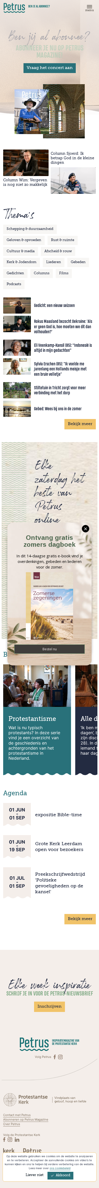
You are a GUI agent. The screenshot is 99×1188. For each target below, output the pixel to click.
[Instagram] (60, 1057)
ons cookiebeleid (60, 1168)
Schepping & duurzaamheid (30, 229)
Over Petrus (11, 1124)
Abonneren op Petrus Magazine (25, 1119)
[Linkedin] (17, 1140)
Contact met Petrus (17, 1115)
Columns (41, 273)
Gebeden (78, 262)
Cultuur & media (21, 251)
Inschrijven (49, 1007)
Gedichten (15, 273)
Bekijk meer (80, 424)
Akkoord (63, 1175)
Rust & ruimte (62, 240)
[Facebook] (55, 1057)
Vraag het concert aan (50, 68)
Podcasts (14, 284)
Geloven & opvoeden (24, 240)
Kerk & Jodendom (21, 262)
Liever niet (35, 1175)
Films (63, 273)
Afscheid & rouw (58, 251)
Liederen (53, 262)
